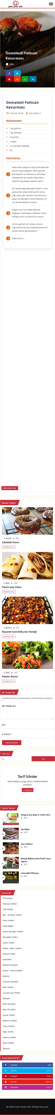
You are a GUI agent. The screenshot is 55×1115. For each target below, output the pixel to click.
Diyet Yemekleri (9, 1004)
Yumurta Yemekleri (10, 981)
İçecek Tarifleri (9, 1015)
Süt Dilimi (25, 829)
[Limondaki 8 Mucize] (11, 877)
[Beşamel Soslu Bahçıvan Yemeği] (27, 610)
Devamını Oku (8, 547)
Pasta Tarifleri (8, 920)
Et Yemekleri (8, 898)
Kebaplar (6, 998)
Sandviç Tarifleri (9, 1037)
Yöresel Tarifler (9, 954)
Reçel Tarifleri (8, 1043)
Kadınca (6, 976)
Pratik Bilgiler (8, 926)
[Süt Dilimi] (11, 833)
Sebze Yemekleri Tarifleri (13, 931)
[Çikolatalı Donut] (27, 521)
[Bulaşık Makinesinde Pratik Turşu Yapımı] (11, 862)
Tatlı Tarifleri (8, 909)
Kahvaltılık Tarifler (10, 937)
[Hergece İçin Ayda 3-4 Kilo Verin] (11, 819)
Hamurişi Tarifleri (10, 903)
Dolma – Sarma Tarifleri (12, 970)
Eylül (11, 64)
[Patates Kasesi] (27, 655)
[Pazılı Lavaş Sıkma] (27, 565)
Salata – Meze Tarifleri (12, 948)
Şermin (8, 538)
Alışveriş (6, 1048)
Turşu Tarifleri (8, 1026)
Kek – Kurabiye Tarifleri (12, 915)
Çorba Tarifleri (9, 942)
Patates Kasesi (10, 676)
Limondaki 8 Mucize (30, 873)
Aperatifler (7, 959)
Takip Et (49, 1070)
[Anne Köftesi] (11, 848)
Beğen (50, 1065)
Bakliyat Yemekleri (10, 965)
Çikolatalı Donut (10, 542)
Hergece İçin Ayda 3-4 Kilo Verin (35, 814)
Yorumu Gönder (11, 742)
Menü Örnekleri (9, 1009)
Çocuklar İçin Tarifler (11, 993)
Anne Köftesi (26, 843)
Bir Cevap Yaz (9, 488)
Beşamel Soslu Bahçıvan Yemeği (19, 631)
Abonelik (49, 1082)
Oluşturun (28, 790)
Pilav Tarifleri (8, 987)
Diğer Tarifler (8, 1031)
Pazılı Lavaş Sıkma (11, 586)
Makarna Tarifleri (10, 1020)
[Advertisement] (27, 367)
